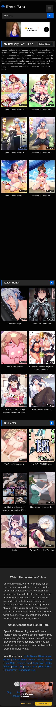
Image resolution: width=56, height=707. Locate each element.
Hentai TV (17, 666)
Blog (9, 692)
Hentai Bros (15, 7)
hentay (40, 659)
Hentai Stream (30, 656)
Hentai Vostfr (30, 666)
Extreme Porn (24, 663)
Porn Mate (10, 663)
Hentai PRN (45, 666)
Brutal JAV (37, 663)
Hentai (32, 659)
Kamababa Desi (27, 670)
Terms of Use (18, 696)
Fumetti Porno (19, 659)
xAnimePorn (11, 670)
